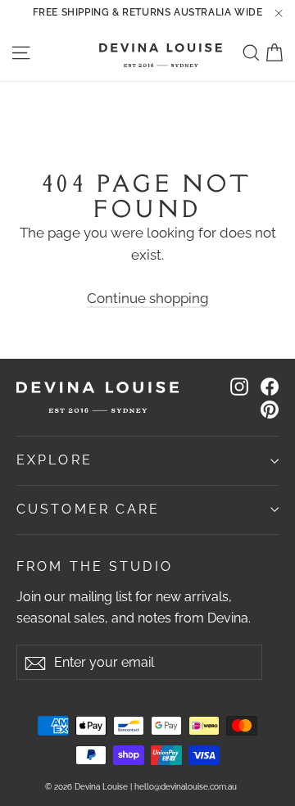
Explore (54, 460)
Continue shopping (148, 298)
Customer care (88, 509)
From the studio (94, 566)
